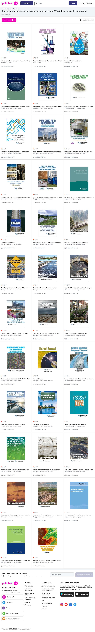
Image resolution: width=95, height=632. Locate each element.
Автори (44, 609)
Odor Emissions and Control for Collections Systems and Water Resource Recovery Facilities (16, 378)
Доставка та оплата (48, 586)
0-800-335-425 (8, 588)
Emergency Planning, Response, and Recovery (46, 469)
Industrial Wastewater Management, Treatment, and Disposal (79, 378)
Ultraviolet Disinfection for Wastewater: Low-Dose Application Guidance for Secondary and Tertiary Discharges (79, 151)
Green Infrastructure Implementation (75, 333)
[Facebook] (70, 604)
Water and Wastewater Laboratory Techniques (47, 61)
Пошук (73, 3)
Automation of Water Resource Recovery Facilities (79, 469)
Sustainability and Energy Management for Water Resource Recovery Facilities (16, 469)
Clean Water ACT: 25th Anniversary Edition (77, 515)
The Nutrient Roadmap (8, 242)
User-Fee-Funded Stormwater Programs (76, 242)
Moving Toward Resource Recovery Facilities (14, 333)
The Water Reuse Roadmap (41, 424)
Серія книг (44, 606)
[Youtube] (66, 604)
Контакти (28, 605)
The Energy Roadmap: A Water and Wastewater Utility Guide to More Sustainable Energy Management (16, 288)
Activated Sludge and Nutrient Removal (13, 424)
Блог (43, 600)
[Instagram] (61, 604)
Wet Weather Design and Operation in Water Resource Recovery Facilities (47, 333)
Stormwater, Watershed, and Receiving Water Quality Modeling (47, 560)
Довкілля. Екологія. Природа (10, 8)
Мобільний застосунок (70, 583)
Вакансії (27, 602)
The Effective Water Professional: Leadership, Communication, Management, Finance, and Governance (16, 197)
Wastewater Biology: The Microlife (75, 424)
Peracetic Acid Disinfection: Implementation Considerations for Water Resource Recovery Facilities (47, 151)
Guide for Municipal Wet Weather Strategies (77, 288)
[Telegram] (74, 604)
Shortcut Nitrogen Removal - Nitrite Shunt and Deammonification (47, 197)
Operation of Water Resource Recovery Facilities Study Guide (47, 106)
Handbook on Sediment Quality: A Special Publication (16, 106)
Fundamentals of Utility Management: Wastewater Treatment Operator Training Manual (79, 197)
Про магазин (29, 586)
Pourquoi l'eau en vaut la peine (73, 61)
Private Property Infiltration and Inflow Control (15, 151)
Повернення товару (48, 597)
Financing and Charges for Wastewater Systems (78, 106)
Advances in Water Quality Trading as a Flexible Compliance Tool (47, 242)
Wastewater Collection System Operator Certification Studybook (16, 61)
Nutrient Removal (38, 378)
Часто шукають (46, 603)
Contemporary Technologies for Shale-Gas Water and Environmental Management (16, 515)
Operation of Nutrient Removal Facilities (45, 288)
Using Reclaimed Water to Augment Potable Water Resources (16, 560)
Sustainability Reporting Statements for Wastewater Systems (47, 515)
